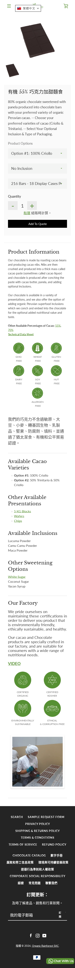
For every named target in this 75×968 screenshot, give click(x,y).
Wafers (19, 516)
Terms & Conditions (37, 837)
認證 (21, 883)
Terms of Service (23, 844)
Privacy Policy (37, 824)
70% (10, 330)
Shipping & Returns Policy (37, 830)
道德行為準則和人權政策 (37, 869)
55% (58, 325)
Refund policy (54, 844)
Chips (18, 521)
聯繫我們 (51, 883)
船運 (27, 213)
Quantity (14, 196)
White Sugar (17, 577)
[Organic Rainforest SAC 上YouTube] (44, 935)
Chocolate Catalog (29, 855)
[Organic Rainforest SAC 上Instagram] (38, 935)
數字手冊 (57, 855)
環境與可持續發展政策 (53, 862)
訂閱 (60, 914)
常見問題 (35, 883)
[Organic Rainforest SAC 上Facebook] (31, 935)
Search (17, 817)
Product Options (20, 143)
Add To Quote (37, 224)
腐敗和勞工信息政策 (20, 862)
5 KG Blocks (22, 511)
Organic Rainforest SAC (45, 945)
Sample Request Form (46, 817)
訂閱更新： (38, 894)
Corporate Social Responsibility (37, 876)
